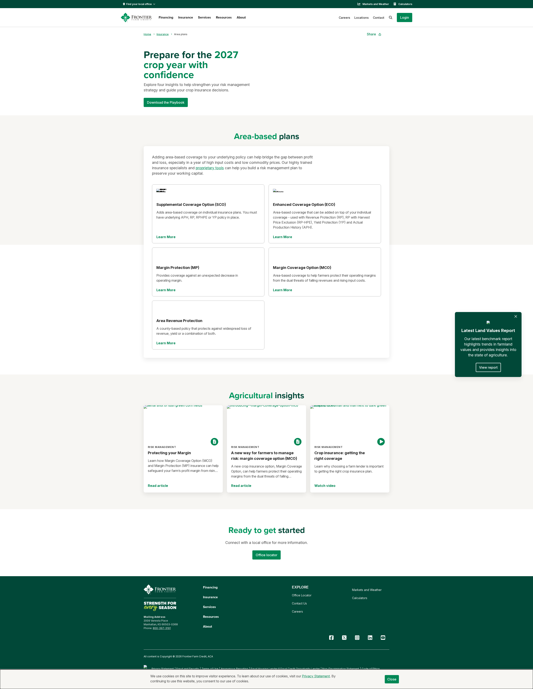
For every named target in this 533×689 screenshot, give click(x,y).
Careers (344, 17)
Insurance (185, 17)
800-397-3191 (162, 628)
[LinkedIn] (370, 638)
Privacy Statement (163, 668)
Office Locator (301, 595)
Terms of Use (210, 668)
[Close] (515, 316)
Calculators (405, 4)
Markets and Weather (375, 4)
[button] (404, 17)
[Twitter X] (344, 638)
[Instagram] (357, 638)
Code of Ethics (371, 668)
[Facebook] (331, 638)
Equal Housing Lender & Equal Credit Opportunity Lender (285, 668)
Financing (166, 17)
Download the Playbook (165, 102)
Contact (378, 17)
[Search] (390, 17)
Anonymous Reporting (234, 668)
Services (204, 17)
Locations (361, 17)
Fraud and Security (187, 668)
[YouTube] (382, 638)
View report (488, 367)
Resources (224, 17)
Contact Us (299, 603)
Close (392, 679)
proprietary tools (210, 168)
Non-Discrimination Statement (340, 668)
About (241, 17)
